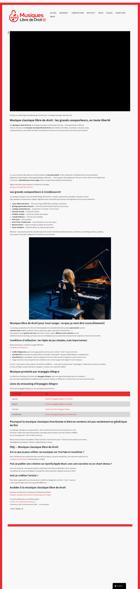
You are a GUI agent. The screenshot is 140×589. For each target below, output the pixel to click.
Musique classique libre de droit (21, 187)
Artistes (90, 13)
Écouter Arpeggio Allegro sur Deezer (58, 404)
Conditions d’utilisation (19, 347)
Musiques (63, 13)
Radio (52, 16)
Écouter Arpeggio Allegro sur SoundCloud (60, 414)
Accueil (53, 13)
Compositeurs (78, 13)
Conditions (120, 13)
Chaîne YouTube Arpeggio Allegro (57, 409)
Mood (100, 13)
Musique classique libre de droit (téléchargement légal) (30, 495)
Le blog (109, 13)
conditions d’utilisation (18, 459)
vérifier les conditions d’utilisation (23, 502)
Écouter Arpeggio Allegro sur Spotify (59, 399)
